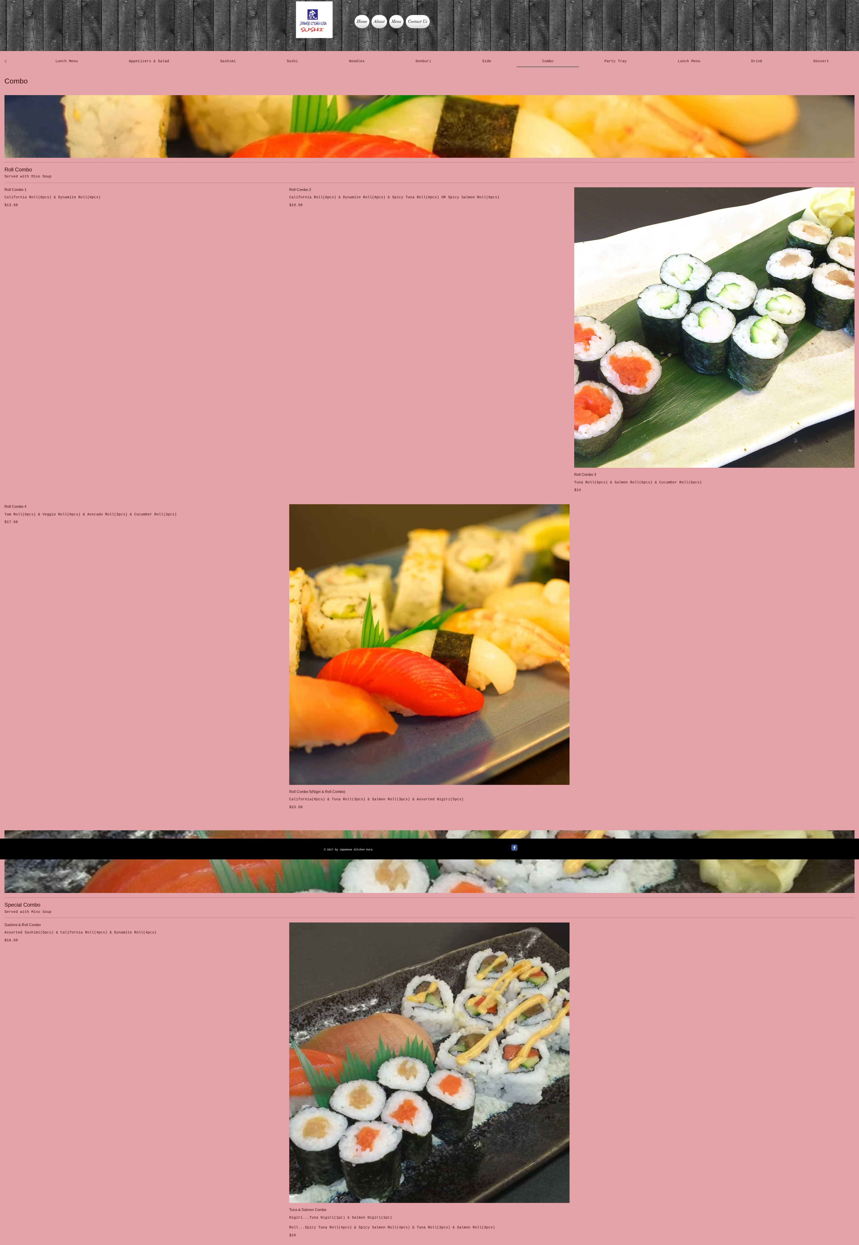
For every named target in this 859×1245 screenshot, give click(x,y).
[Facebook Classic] (514, 848)
